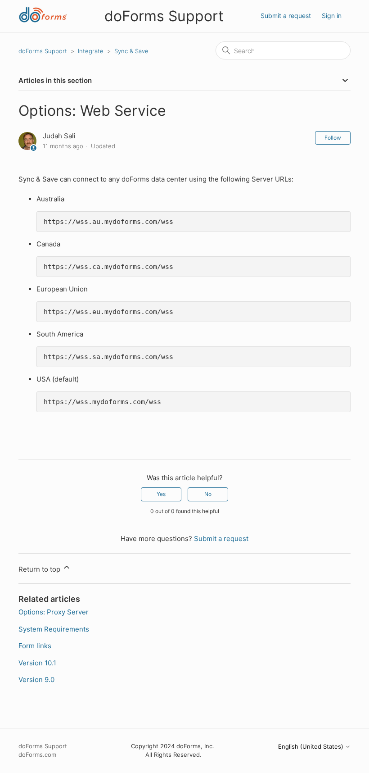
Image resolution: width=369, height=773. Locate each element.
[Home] (43, 20)
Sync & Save (131, 51)
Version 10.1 (37, 663)
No (208, 494)
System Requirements (53, 629)
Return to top (40, 569)
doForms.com (37, 754)
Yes (161, 494)
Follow (332, 137)
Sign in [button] (332, 15)
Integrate (91, 51)
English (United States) (311, 746)
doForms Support (42, 51)
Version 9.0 (36, 679)
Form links (34, 645)
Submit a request (286, 15)
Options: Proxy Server (53, 612)
